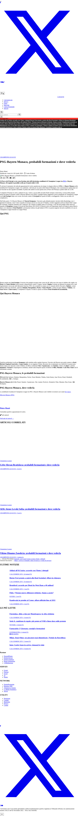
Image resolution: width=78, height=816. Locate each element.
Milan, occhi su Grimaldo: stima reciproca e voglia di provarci (32, 560)
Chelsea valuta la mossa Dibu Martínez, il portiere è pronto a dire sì (42, 127)
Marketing (7, 702)
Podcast (6, 672)
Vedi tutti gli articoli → (7, 418)
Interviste (6, 105)
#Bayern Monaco (5, 395)
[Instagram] (0, 82)
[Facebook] (0, 2)
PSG (64, 181)
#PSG (12, 395)
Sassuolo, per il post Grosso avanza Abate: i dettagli (29, 559)
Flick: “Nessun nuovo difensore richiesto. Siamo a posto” (45, 122)
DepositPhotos (8, 656)
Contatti (6, 700)
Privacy (6, 703)
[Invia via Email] (10, 178)
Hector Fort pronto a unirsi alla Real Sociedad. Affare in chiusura (50, 120)
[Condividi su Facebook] (1, 178)
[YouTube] (2, 805)
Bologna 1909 (8, 686)
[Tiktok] (3, 82)
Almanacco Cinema (10, 688)
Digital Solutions (9, 659)
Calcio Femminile (9, 107)
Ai (4, 675)
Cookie (6, 705)
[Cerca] (1, 112)
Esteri (5, 103)
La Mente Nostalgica (10, 689)
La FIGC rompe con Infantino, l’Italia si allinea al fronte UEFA (43, 125)
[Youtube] (2, 82)
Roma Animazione (9, 661)
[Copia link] (13, 178)
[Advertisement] (39, 142)
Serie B (6, 108)
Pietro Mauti (5, 408)
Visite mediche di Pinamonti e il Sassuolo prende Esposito (38, 124)
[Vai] (19, 114)
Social (6, 674)
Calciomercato (8, 100)
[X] (39, 80)
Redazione (7, 698)
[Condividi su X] (7, 178)
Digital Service (8, 658)
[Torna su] (2, 814)
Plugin (6, 677)
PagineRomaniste (9, 684)
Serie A (6, 101)
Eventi (6, 670)
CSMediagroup (8, 663)
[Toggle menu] (1, 1)
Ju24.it (6, 691)
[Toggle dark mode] (2, 93)
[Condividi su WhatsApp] (4, 178)
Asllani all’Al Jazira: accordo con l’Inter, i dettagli (15, 120)
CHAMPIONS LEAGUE (8, 157)
